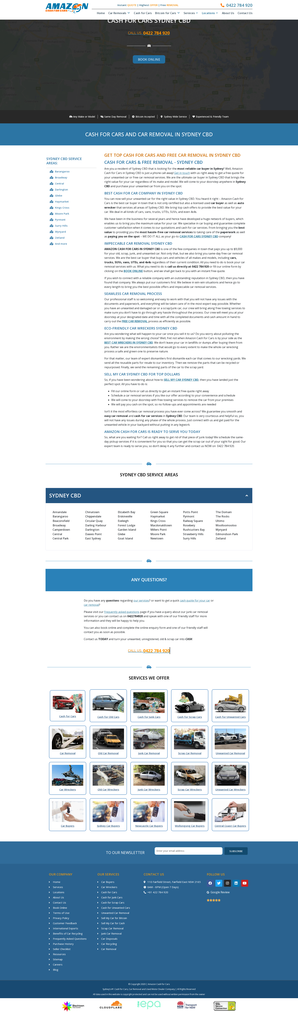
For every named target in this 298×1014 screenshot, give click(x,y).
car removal (91, 605)
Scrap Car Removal (189, 753)
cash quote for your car (195, 600)
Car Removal (68, 753)
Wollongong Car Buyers (190, 825)
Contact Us (245, 13)
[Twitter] (218, 883)
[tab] (149, 495)
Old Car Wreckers (108, 789)
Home (101, 13)
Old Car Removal (108, 753)
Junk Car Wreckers (149, 789)
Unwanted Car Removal (230, 753)
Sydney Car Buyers (108, 825)
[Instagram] (227, 883)
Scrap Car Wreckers (190, 789)
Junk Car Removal (149, 753)
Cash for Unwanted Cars (230, 717)
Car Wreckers (67, 789)
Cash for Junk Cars (149, 717)
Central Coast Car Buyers (230, 825)
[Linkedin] (236, 883)
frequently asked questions (121, 612)
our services (141, 600)
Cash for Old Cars (108, 717)
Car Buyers (67, 825)
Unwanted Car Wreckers (230, 789)
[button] (149, 59)
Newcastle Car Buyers (149, 825)
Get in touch (182, 173)
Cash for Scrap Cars (189, 717)
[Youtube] (244, 883)
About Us (228, 13)
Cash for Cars (143, 13)
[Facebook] (210, 883)
